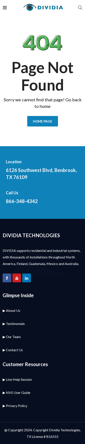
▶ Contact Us (13, 350)
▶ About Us (11, 310)
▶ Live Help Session (17, 379)
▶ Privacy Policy (15, 406)
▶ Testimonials (14, 323)
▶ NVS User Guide (16, 392)
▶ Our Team (12, 337)
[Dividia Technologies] (42, 7)
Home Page (42, 121)
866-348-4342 (22, 201)
